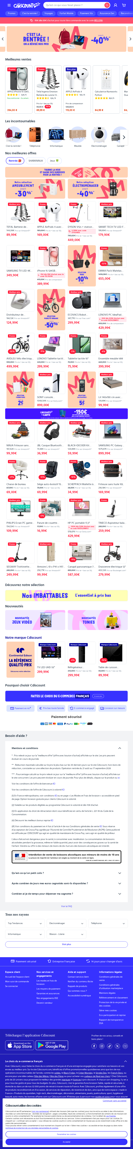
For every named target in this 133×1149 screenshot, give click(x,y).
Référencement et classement (113, 998)
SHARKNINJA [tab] (36, 160)
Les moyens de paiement (48, 989)
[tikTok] (109, 1046)
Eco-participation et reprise (112, 1015)
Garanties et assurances (48, 993)
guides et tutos (102, 1097)
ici (119, 778)
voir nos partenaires (40, 1111)
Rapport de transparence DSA (111, 1021)
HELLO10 (98, 20)
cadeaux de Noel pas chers (97, 1076)
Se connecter (11, 986)
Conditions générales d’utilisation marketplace (111, 987)
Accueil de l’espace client (17, 977)
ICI (54, 784)
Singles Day (101, 1073)
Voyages (48, 13)
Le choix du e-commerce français (24, 1061)
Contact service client (78, 977)
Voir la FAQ (66, 906)
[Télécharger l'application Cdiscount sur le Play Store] (52, 1045)
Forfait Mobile (66, 13)
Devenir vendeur (44, 1003)
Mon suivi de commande (17, 981)
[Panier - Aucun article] (124, 5)
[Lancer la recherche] (107, 5)
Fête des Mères (41, 1076)
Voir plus (66, 944)
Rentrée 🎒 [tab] (15, 160)
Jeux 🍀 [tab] (54, 160)
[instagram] (101, 1046)
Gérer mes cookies (108, 1010)
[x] (117, 1046)
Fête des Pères (57, 1076)
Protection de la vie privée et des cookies (113, 1004)
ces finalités (111, 1116)
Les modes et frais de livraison (46, 982)
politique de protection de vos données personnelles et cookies (32, 1128)
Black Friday (69, 1073)
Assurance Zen (107, 13)
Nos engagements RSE (47, 998)
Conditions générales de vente (110, 978)
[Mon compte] (115, 5)
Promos (11, 13)
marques (66, 1080)
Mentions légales (107, 993)
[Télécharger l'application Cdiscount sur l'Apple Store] (19, 1045)
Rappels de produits (77, 986)
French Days (117, 1073)
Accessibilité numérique (79, 996)
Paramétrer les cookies (66, 1134)
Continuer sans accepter (115, 1101)
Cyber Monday (85, 1073)
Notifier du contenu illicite (80, 981)
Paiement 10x (86, 13)
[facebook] (94, 1046)
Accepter (66, 1142)
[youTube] (125, 1046)
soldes (57, 1073)
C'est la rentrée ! (30, 13)
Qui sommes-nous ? (77, 991)
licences (77, 1080)
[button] (9, 137)
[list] (66, 89)
